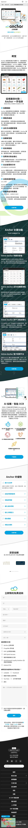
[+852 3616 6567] (25, 820)
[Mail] (7, 761)
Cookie (15, 724)
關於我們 (14, 801)
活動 (14, 794)
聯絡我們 (14, 812)
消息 (14, 790)
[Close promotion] (8, 816)
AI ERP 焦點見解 (14, 798)
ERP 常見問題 (14, 809)
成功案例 (14, 787)
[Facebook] (16, 761)
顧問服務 (14, 779)
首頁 (3, 4)
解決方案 (7, 4)
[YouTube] (11, 761)
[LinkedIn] (20, 761)
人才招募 (14, 805)
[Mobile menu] (26, 2)
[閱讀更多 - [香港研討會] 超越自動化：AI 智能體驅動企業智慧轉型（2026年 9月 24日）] (8, 819)
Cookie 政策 (17, 822)
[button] (11, 571)
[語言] (22, 1)
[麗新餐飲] (6, 559)
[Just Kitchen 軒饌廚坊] (20, 559)
